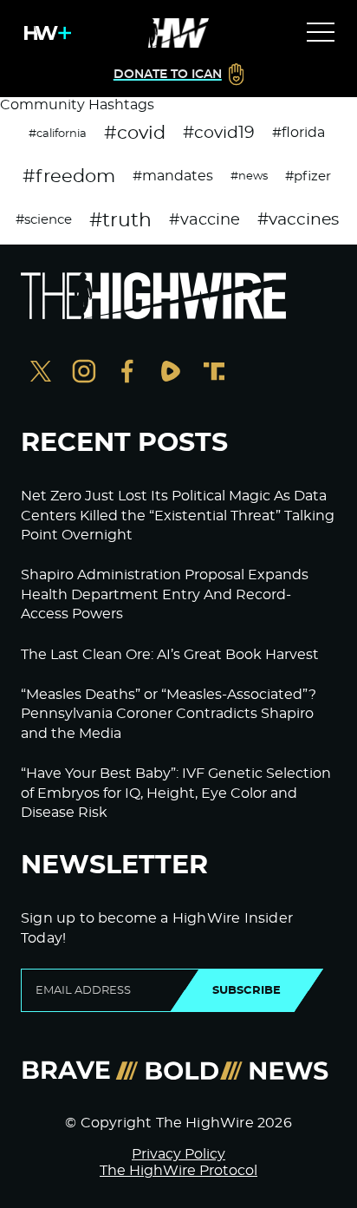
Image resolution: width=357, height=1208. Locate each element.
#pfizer (308, 176)
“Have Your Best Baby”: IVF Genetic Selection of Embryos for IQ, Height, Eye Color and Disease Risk (176, 793)
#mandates (173, 176)
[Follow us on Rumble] (171, 373)
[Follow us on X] (41, 373)
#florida (298, 133)
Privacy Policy (178, 1154)
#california (58, 133)
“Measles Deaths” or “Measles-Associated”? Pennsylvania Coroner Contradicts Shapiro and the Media (168, 714)
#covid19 (219, 133)
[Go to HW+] (44, 33)
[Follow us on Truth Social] (214, 373)
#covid (135, 133)
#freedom (69, 176)
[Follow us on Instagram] (84, 373)
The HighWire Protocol (178, 1171)
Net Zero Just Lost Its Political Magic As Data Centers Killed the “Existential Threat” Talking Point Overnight (177, 515)
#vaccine (204, 220)
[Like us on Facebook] (127, 373)
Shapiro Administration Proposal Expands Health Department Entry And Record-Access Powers (164, 594)
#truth (120, 220)
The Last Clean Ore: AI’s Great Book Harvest (170, 655)
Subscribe (246, 990)
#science (44, 219)
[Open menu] (321, 33)
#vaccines (298, 220)
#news (249, 176)
